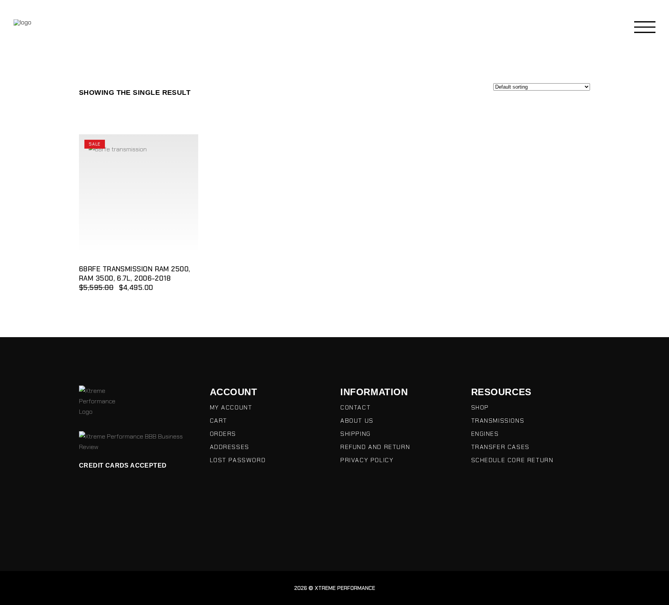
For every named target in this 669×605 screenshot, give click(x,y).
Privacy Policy (366, 460)
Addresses (229, 447)
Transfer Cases (500, 447)
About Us (357, 420)
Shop (480, 407)
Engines (485, 434)
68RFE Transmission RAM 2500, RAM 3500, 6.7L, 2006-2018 (134, 273)
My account (231, 407)
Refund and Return (375, 447)
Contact (355, 407)
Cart (218, 420)
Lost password (238, 460)
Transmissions (498, 420)
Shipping (355, 434)
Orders (223, 434)
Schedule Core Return (512, 460)
